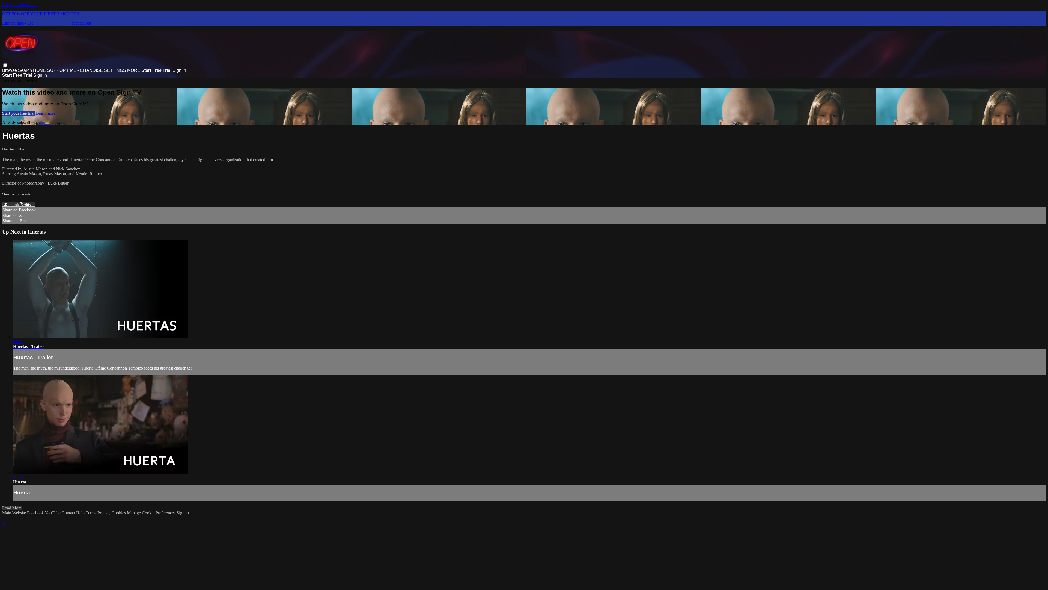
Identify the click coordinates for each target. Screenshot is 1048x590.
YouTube (53, 513)
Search (25, 70)
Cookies (119, 513)
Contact (68, 513)
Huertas (8, 149)
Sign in (179, 70)
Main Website (14, 513)
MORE (133, 70)
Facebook (11, 204)
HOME (39, 70)
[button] (5, 65)
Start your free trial (18, 113)
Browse (10, 70)
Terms (91, 513)
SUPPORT (58, 70)
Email (30, 204)
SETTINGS (115, 70)
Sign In (40, 75)
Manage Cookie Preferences (152, 513)
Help (81, 513)
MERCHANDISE (86, 70)
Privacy (104, 513)
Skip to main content (20, 4)
